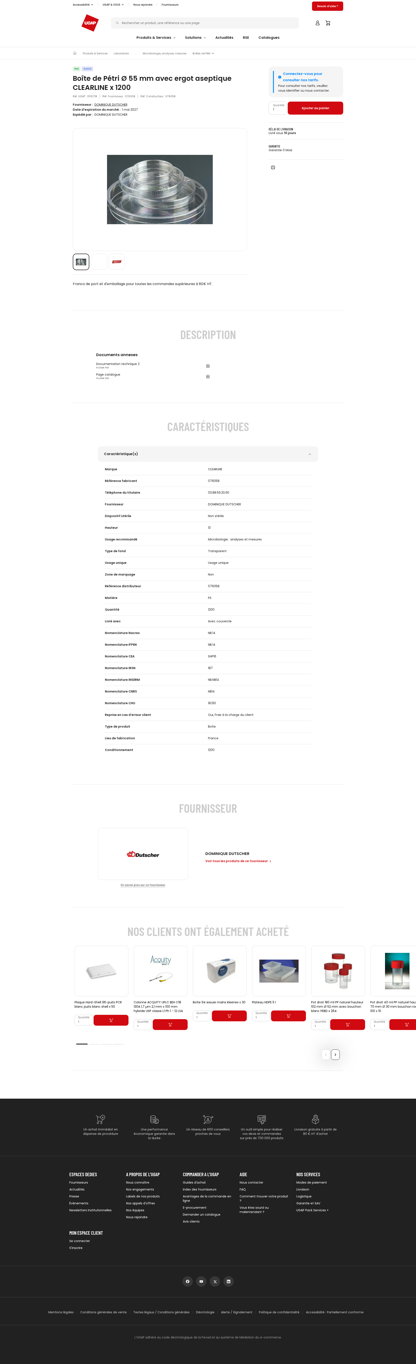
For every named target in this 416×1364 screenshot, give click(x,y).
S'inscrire (76, 1248)
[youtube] (201, 1281)
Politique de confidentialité (279, 1312)
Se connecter (79, 1241)
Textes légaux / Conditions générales (161, 1312)
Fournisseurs (170, 4)
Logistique (304, 1196)
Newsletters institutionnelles (90, 1210)
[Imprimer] (273, 167)
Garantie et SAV (308, 1203)
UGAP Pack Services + (312, 1210)
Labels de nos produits (143, 1196)
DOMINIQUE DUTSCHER (110, 105)
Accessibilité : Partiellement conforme (335, 1312)
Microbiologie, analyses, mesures (165, 53)
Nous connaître (137, 1182)
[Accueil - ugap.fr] (90, 23)
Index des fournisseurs (199, 1189)
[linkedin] (228, 1281)
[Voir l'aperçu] (81, 262)
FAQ (243, 1189)
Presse (74, 1196)
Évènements (78, 1203)
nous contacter (317, 90)
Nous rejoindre (137, 1217)
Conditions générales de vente (103, 1312)
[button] (83, 4)
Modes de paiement (311, 1182)
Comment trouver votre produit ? (264, 1198)
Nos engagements (140, 1189)
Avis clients (191, 1221)
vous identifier (289, 90)
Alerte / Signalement (236, 1312)
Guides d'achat (194, 1182)
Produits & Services (95, 53)
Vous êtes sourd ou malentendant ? (254, 1209)
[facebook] (187, 1281)
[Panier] (328, 23)
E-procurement (194, 1207)
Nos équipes (135, 1210)
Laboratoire (121, 53)
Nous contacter (251, 1182)
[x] (215, 1281)
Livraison (302, 1189)
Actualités (76, 1189)
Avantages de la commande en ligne (207, 1198)
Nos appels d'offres (140, 1203)
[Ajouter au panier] (111, 1020)
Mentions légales (61, 1312)
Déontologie (205, 1312)
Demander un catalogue (201, 1214)
